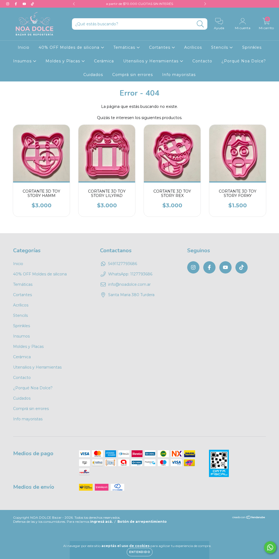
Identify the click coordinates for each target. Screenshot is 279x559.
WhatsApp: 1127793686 (130, 274)
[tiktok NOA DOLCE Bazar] (32, 3)
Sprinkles (252, 47)
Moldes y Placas (63, 61)
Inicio (23, 47)
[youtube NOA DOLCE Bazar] (25, 3)
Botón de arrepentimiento (142, 521)
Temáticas (125, 47)
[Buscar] (200, 24)
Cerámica (104, 61)
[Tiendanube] (249, 518)
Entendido (139, 552)
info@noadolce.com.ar (129, 284)
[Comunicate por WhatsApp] (270, 547)
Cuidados (93, 74)
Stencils (220, 47)
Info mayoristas (179, 74)
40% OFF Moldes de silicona (70, 47)
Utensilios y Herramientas (151, 61)
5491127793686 (122, 263)
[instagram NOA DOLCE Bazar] (8, 3)
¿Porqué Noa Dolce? (244, 61)
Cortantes (160, 47)
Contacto (202, 61)
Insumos (23, 61)
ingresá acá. (101, 521)
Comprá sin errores (132, 74)
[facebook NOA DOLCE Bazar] (16, 3)
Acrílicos (193, 47)
